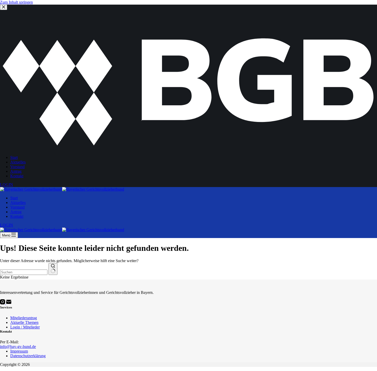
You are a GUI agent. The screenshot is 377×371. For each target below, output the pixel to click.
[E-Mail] (8, 303)
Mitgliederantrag (23, 318)
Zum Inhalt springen (16, 2)
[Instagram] (3, 303)
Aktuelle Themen (24, 322)
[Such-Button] (52, 269)
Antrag (16, 212)
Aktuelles (18, 202)
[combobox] (23, 272)
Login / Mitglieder (25, 327)
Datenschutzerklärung (28, 356)
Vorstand (17, 207)
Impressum (19, 351)
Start (14, 198)
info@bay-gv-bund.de (18, 346)
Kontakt (16, 216)
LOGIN (6, 225)
